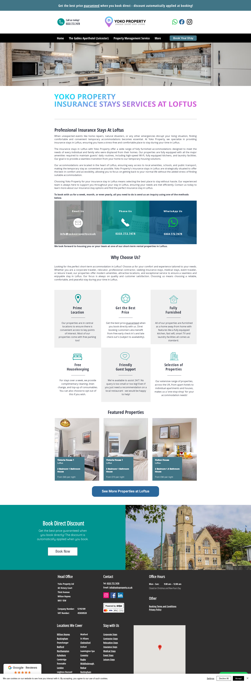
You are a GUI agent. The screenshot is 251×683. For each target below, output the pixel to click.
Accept (238, 678)
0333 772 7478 (113, 583)
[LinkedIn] (120, 595)
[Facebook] (113, 595)
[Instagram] (106, 595)
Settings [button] (210, 678)
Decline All (224, 678)
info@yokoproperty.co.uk (120, 587)
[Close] (247, 678)
